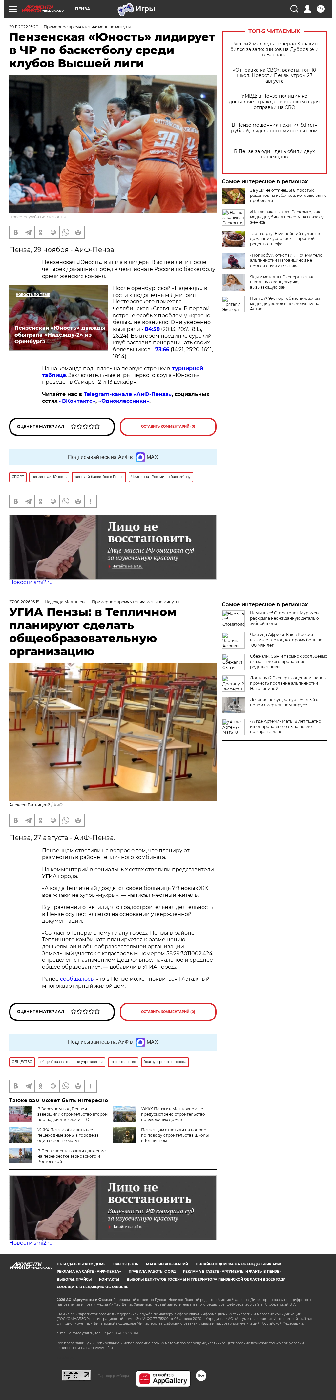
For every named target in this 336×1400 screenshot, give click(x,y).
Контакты (109, 1279)
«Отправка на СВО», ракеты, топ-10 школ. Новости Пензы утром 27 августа (274, 75)
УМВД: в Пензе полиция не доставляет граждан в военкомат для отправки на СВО (274, 101)
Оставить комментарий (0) (168, 426)
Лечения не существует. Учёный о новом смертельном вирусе (284, 702)
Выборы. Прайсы (74, 1279)
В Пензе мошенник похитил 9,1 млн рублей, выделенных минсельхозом (274, 128)
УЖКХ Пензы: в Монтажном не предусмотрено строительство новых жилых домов (173, 1114)
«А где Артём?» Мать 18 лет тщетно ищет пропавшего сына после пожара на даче (285, 726)
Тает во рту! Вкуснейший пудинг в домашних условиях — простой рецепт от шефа (285, 238)
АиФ (58, 804)
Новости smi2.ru (31, 582)
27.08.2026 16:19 (24, 601)
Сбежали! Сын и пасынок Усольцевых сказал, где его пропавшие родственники (288, 661)
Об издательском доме (81, 1264)
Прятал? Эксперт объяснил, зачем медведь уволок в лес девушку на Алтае (285, 303)
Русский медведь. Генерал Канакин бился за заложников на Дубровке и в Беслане (274, 49)
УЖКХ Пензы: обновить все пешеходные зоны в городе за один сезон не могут (68, 1135)
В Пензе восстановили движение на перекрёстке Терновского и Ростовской (71, 1156)
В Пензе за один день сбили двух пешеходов (274, 154)
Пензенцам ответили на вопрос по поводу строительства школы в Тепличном (175, 1135)
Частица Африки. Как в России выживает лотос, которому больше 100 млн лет (286, 640)
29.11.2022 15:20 (23, 26)
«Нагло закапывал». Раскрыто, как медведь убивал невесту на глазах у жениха (287, 217)
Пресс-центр (125, 1264)
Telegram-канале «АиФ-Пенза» (128, 394)
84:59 (152, 329)
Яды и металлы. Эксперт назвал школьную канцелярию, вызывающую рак (282, 282)
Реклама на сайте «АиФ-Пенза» (89, 1271)
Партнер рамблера (113, 1376)
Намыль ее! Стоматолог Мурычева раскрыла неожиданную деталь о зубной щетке (285, 618)
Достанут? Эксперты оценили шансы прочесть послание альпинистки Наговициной (288, 683)
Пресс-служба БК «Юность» (38, 217)
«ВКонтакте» (77, 401)
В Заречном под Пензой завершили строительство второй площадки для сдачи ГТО (72, 1114)
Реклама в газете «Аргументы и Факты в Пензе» (232, 1271)
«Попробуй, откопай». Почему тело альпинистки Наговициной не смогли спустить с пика (286, 260)
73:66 (162, 349)
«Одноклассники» (123, 401)
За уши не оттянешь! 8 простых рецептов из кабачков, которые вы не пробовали (288, 195)
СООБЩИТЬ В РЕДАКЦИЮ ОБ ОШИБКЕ (92, 1287)
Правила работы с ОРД (152, 1271)
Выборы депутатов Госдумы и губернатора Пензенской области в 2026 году (206, 1279)
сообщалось (77, 979)
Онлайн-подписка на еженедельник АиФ (238, 1264)
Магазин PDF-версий (167, 1264)
